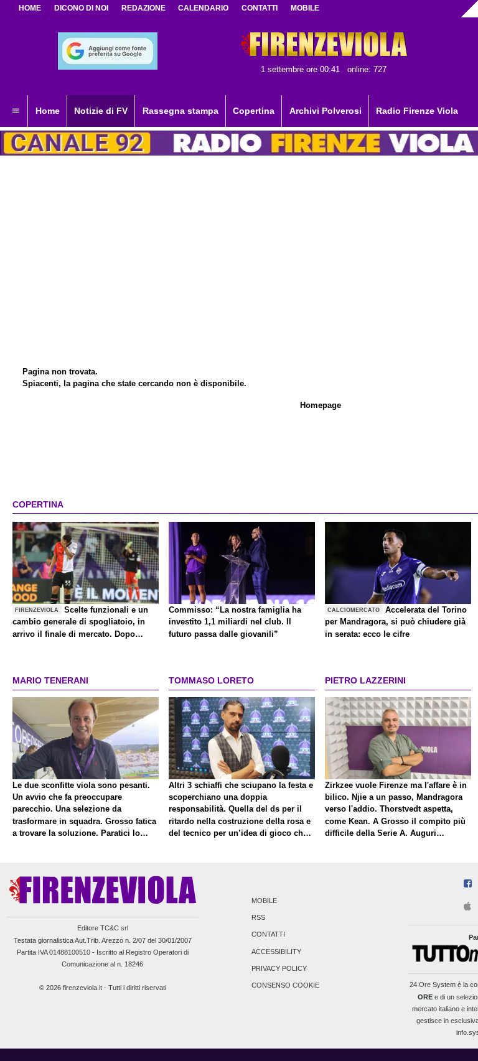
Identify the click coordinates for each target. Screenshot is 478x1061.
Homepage (320, 405)
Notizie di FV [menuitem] (101, 111)
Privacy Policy (279, 968)
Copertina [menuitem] (253, 111)
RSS (258, 918)
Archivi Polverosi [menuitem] (325, 111)
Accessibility (276, 951)
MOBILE (305, 8)
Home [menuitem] (47, 111)
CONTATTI (259, 8)
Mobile (264, 900)
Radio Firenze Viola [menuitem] (417, 111)
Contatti (268, 934)
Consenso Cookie (285, 985)
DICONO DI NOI (81, 8)
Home (30, 8)
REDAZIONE (143, 8)
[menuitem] (15, 111)
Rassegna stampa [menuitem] (180, 111)
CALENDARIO (203, 8)
